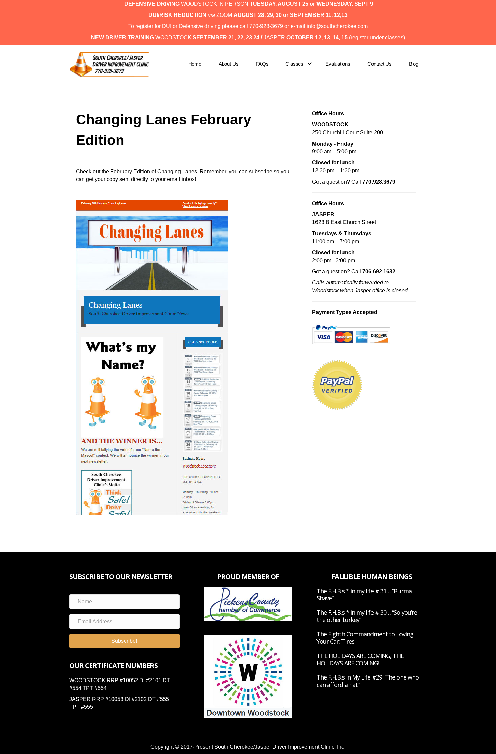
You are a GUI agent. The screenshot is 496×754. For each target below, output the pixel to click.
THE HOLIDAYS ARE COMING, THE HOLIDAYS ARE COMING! (360, 659)
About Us (229, 64)
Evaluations (337, 64)
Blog (413, 64)
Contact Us (379, 64)
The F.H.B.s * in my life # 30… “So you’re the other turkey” (366, 616)
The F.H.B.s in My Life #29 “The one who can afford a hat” (367, 681)
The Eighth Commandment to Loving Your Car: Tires (364, 637)
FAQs (262, 64)
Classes (294, 64)
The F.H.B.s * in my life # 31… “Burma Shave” (364, 594)
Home (194, 64)
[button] (309, 64)
